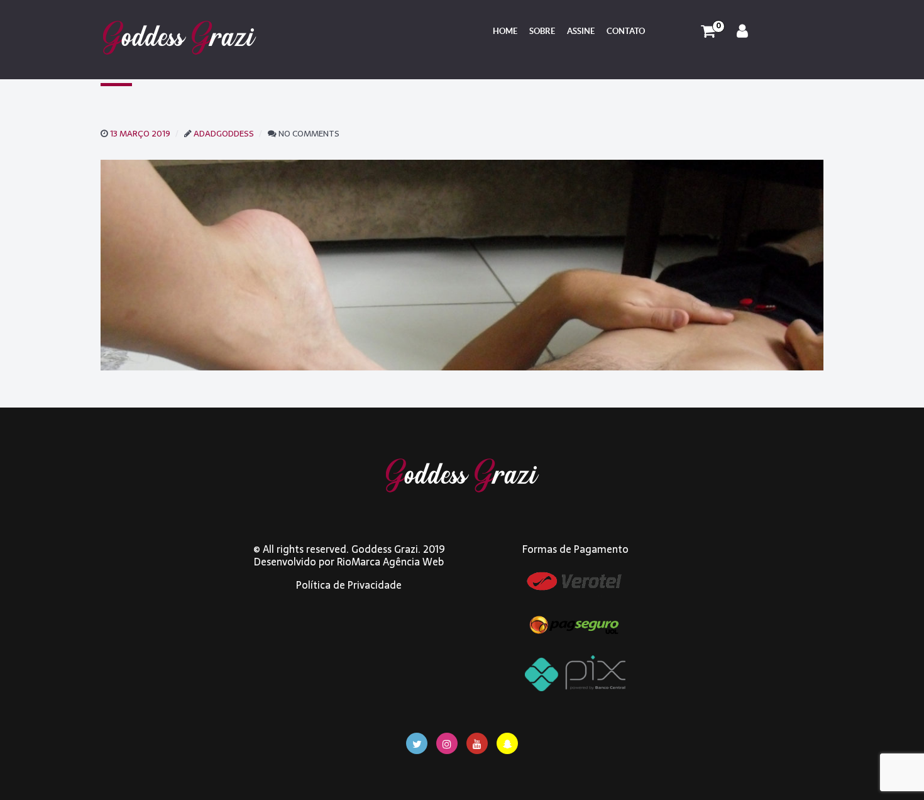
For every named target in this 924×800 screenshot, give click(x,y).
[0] (708, 31)
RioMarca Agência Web (390, 561)
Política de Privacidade (349, 585)
